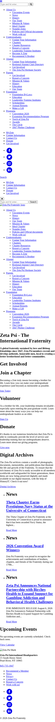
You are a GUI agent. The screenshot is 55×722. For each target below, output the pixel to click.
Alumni (9, 59)
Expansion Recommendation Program (30, 116)
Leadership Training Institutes (26, 50)
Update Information (15, 135)
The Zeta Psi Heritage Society (26, 70)
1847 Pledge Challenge (23, 127)
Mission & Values (20, 23)
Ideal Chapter (18, 26)
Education (17, 86)
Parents (9, 72)
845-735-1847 (7, 665)
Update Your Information (24, 39)
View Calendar (7, 645)
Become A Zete (19, 53)
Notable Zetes (19, 29)
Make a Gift (18, 108)
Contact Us (11, 138)
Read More (11, 530)
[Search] (31, 4)
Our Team (17, 20)
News (15, 15)
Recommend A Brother (23, 56)
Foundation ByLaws (22, 94)
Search (3, 177)
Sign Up (4, 419)
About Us (11, 9)
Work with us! (19, 34)
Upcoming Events (21, 12)
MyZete (10, 132)
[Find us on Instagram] (9, 163)
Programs (10, 111)
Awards (16, 122)
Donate (9, 141)
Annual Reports (20, 105)
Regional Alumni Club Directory (28, 64)
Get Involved (18, 67)
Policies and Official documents (27, 31)
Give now (5, 447)
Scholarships (18, 102)
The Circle (17, 124)
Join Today (5, 391)
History (15, 18)
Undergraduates (13, 37)
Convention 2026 (20, 113)
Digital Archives (8, 486)
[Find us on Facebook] (9, 150)
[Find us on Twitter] (9, 157)
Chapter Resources (21, 45)
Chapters (16, 42)
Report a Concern (20, 48)
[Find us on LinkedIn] (9, 170)
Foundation (11, 92)
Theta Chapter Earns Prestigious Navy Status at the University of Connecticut (29, 506)
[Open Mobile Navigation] (1, 1)
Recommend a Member (17, 671)
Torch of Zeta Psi (20, 119)
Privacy (9, 676)
